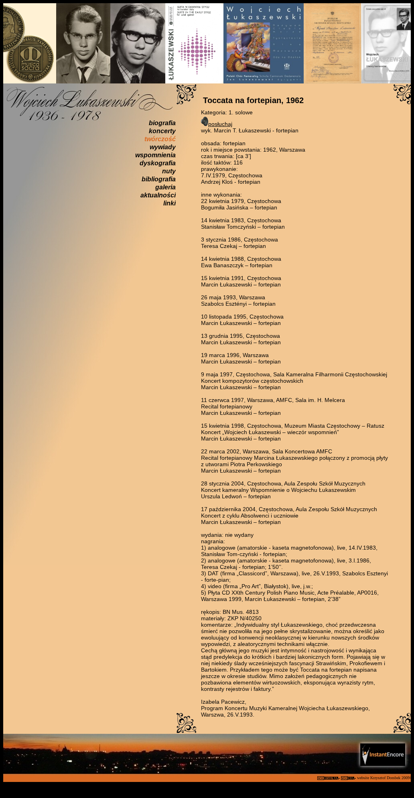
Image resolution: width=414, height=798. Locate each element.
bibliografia (159, 179)
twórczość (160, 139)
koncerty (162, 131)
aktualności (158, 195)
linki (169, 203)
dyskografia (158, 163)
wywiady (163, 147)
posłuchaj (220, 124)
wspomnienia (155, 155)
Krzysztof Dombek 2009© (392, 778)
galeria (165, 187)
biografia (162, 123)
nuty (169, 171)
